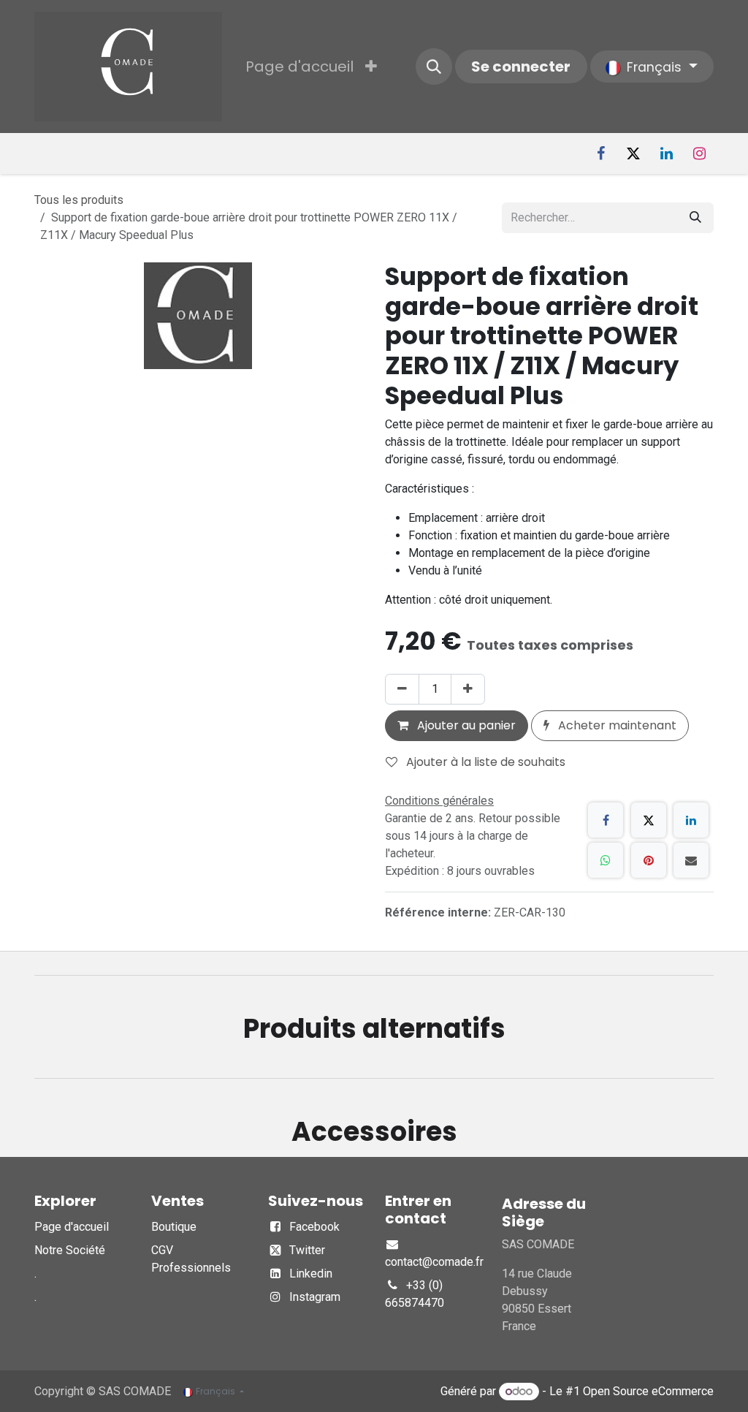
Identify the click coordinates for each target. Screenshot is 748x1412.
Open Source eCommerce (648, 1391)
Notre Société (69, 1250)
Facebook (314, 1227)
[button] (434, 66)
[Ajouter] (468, 689)
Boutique (173, 1227)
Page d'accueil (71, 1227)
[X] (633, 153)
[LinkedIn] (666, 153)
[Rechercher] (695, 217)
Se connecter (520, 66)
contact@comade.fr (434, 1262)
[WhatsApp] (605, 860)
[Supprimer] (402, 689)
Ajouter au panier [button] (465, 725)
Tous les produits (78, 200)
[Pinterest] (648, 860)
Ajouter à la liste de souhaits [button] (484, 762)
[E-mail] (691, 860)
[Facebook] (600, 153)
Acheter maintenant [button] (615, 725)
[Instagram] (699, 153)
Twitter (307, 1250)
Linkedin (310, 1273)
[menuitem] (299, 66)
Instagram (314, 1297)
